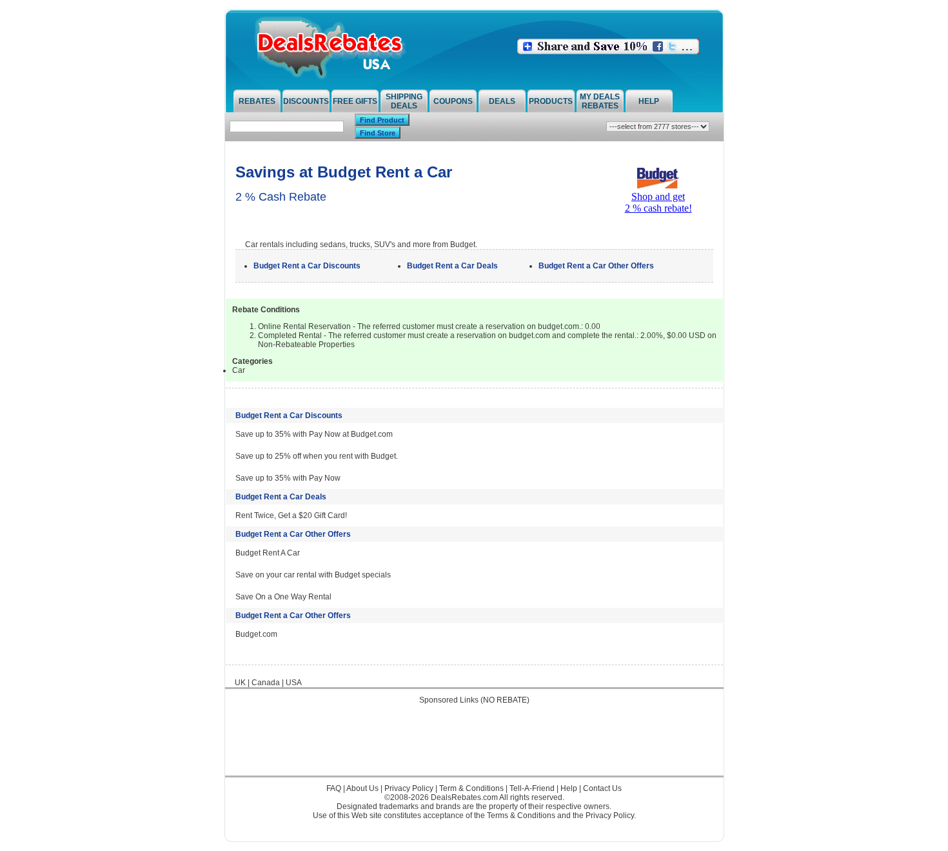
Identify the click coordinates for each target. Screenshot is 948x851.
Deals (502, 101)
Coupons (453, 101)
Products (551, 101)
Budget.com (256, 634)
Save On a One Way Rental (283, 596)
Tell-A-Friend (532, 788)
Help (648, 101)
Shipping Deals (404, 101)
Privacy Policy (408, 788)
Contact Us (602, 788)
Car (238, 370)
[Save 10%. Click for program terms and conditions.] (608, 51)
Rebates (257, 101)
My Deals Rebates (600, 101)
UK (240, 682)
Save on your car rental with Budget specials (313, 574)
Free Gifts (355, 101)
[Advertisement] (474, 746)
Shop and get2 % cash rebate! (658, 202)
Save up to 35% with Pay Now (288, 478)
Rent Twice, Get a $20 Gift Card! (291, 515)
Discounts (306, 101)
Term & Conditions (471, 788)
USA (294, 682)
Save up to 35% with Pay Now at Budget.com (314, 434)
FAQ (333, 788)
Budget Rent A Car (267, 552)
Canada (266, 682)
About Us (362, 788)
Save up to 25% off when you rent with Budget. (316, 456)
